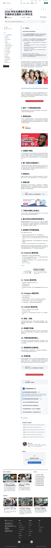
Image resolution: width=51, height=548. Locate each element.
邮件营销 (27, 169)
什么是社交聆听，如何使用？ (30, 382)
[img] (42, 21)
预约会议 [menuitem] (30, 533)
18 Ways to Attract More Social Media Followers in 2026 (32, 427)
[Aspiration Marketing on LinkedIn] (23, 546)
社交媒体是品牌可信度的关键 (40, 480)
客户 (28, 153)
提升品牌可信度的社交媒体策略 (40, 476)
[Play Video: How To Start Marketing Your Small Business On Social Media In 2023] (34, 140)
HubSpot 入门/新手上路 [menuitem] (21, 527)
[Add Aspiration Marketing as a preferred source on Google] (6, 66)
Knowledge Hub (44, 546)
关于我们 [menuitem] (30, 520)
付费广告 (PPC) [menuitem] (20, 531)
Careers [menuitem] (30, 529)
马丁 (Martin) (27, 507)
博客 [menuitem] (39, 525)
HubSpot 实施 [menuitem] (20, 525)
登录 (32, 0)
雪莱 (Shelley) (9, 17)
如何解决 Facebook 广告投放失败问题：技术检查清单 (34, 367)
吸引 (35, 61)
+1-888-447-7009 (45, 0)
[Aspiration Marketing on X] (27, 546)
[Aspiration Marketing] (6, 3)
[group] (26, 22)
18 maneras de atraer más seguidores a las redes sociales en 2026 (33, 429)
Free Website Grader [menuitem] (41, 527)
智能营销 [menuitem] (20, 533)
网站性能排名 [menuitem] (40, 531)
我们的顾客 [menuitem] (30, 525)
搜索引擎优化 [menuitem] (20, 535)
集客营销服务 (28, 128)
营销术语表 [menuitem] (40, 529)
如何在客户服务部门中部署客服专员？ (40, 508)
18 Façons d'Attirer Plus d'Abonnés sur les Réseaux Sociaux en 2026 (34, 432)
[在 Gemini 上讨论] (11, 29)
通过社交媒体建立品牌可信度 (40, 478)
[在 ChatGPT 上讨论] (5, 29)
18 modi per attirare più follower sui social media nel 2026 (32, 434)
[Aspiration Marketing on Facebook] (25, 546)
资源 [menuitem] (39, 520)
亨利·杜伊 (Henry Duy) (12, 483)
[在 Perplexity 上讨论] (9, 29)
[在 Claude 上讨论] (7, 29)
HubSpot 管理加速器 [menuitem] (21, 529)
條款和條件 (38, 546)
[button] (8, 21)
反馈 (30, 321)
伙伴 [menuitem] (29, 527)
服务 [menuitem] (19, 520)
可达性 (40, 546)
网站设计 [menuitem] (20, 537)
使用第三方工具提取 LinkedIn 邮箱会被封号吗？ (35, 194)
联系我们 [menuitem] (30, 535)
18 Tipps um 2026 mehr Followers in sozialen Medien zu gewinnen (33, 424)
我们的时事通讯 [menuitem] (30, 531)
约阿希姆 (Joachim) (12, 507)
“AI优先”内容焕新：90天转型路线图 (24, 508)
